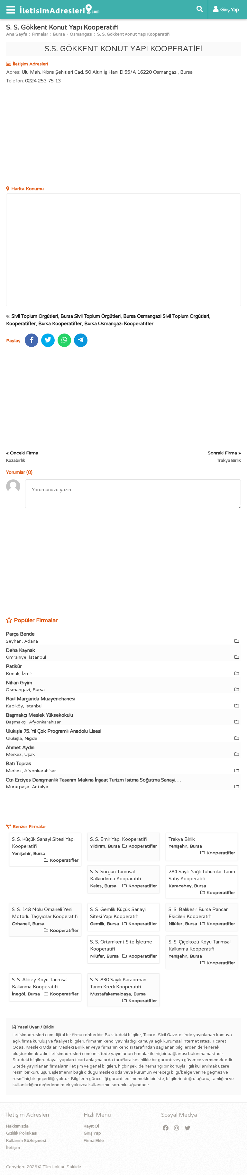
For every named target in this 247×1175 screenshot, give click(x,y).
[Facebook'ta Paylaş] (31, 340)
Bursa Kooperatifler (60, 323)
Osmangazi (81, 34)
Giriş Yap (92, 1133)
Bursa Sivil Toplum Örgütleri (90, 316)
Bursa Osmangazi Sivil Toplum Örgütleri (166, 316)
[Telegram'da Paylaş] (80, 340)
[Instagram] (176, 1128)
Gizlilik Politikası (21, 1133)
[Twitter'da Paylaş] (48, 340)
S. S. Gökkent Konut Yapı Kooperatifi (133, 34)
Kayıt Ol (91, 1126)
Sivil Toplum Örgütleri (35, 316)
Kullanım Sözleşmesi (26, 1140)
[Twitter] (187, 1128)
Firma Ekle (94, 1140)
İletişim (13, 1147)
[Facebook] (165, 1128)
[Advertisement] (123, 136)
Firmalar (40, 34)
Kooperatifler (21, 323)
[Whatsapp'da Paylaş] (64, 340)
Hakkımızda (17, 1126)
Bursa (59, 34)
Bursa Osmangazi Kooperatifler (118, 323)
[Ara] (200, 9)
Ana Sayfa (16, 34)
